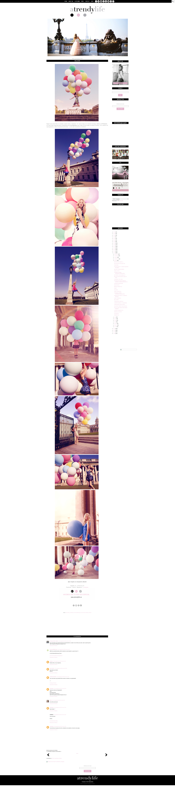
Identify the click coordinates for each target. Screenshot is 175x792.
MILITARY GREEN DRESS (119, 269)
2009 (114, 333)
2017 (114, 246)
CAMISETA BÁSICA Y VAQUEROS (120, 302)
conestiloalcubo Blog (54, 720)
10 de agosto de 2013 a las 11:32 (59, 661)
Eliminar (55, 645)
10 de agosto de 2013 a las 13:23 (61, 668)
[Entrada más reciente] (48, 756)
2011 (114, 330)
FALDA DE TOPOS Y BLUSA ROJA (120, 306)
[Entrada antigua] (106, 756)
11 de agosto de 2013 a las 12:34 (60, 714)
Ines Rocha (52, 668)
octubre (115, 257)
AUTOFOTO (116, 313)
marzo (115, 323)
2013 (114, 252)
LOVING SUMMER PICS (118, 310)
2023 (114, 236)
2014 (114, 251)
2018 (114, 244)
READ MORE (80, 49)
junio (115, 318)
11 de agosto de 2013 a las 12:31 (60, 707)
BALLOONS (116, 299)
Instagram (85, 587)
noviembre (116, 255)
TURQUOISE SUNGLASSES (119, 304)
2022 (114, 238)
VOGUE (90, 612)
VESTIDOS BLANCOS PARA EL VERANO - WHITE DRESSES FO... (121, 281)
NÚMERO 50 (116, 315)
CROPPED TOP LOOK (118, 279)
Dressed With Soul (53, 649)
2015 (114, 249)
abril (115, 321)
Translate (121, 200)
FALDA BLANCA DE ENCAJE (119, 263)
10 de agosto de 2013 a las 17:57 (63, 676)
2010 (114, 331)
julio (115, 317)
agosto (115, 260)
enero (115, 326)
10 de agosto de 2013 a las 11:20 (63, 649)
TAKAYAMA (116, 265)
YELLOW (116, 289)
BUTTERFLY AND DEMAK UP (119, 275)
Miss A (51, 700)
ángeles (51, 661)
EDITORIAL (68, 612)
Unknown (51, 688)
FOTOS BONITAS (77, 612)
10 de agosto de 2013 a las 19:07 (60, 688)
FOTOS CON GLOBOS (84, 612)
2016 (114, 248)
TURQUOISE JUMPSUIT (118, 301)
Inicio (77, 753)
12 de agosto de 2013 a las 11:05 (60, 726)
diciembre (116, 254)
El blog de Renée (53, 676)
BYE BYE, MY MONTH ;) (118, 261)
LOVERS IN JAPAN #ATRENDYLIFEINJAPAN (119, 273)
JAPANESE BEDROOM (118, 283)
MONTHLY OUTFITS (118, 311)
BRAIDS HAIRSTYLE (118, 286)
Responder (52, 645)
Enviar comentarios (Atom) (57, 758)
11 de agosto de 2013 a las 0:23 (59, 700)
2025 (114, 233)
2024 (114, 235)
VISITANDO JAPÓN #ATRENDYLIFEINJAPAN (119, 293)
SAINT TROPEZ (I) (117, 298)
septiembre (116, 258)
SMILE (115, 288)
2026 (114, 232)
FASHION (71, 612)
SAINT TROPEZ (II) (117, 291)
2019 (114, 243)
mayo (115, 320)
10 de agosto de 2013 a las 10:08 (64, 641)
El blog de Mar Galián (54, 641)
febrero (115, 325)
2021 (114, 240)
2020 (114, 241)
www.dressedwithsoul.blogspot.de (56, 655)
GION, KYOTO (116, 270)
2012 (114, 328)
